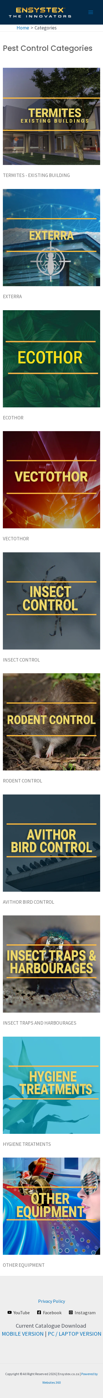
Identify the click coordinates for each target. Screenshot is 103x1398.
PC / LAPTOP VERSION (75, 1333)
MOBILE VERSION (23, 1333)
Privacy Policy (51, 1301)
